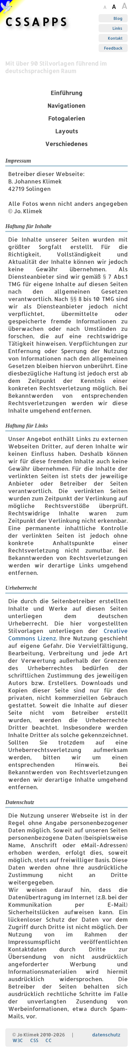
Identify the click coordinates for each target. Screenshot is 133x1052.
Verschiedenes (66, 143)
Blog (117, 18)
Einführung (67, 92)
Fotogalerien (66, 118)
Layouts (66, 131)
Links (117, 28)
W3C (17, 1040)
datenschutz (106, 1034)
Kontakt (115, 38)
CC (48, 1040)
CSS (34, 1040)
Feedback (113, 48)
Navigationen (66, 105)
